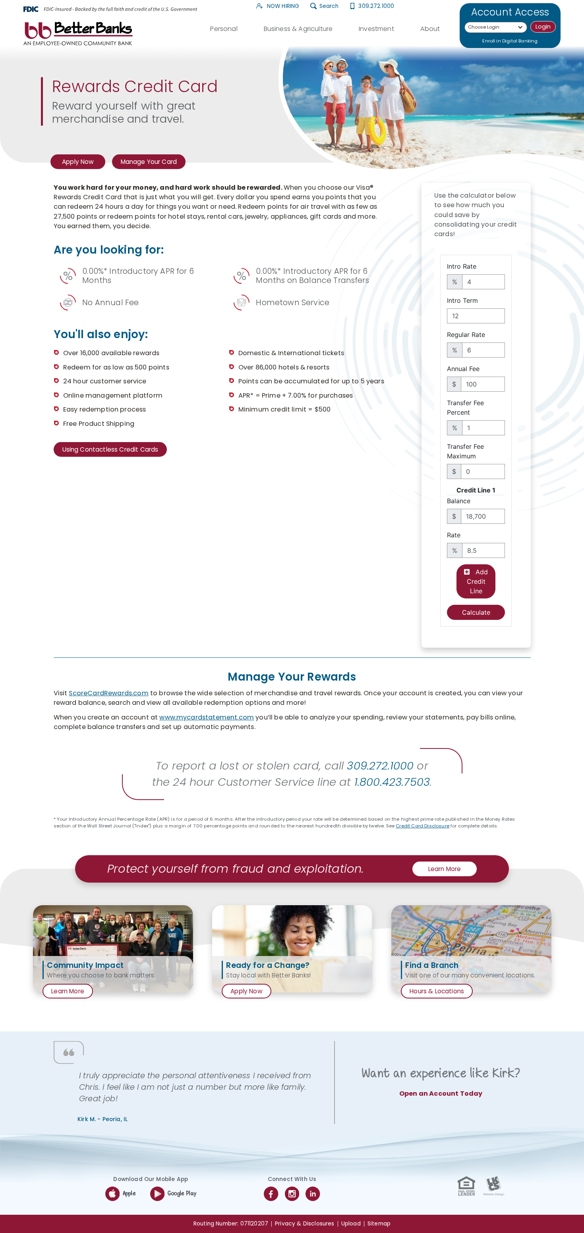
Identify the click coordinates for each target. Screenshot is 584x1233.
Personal (223, 28)
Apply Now (79, 163)
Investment (376, 28)
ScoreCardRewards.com (108, 693)
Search (328, 6)
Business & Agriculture (298, 28)
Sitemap (379, 1223)
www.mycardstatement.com (206, 717)
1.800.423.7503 (392, 782)
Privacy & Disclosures (304, 1223)
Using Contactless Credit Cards (110, 449)
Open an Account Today (440, 1093)
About (430, 28)
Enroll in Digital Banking (510, 41)
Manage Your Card (149, 162)
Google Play (182, 1194)
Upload (351, 1223)
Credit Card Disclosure (422, 826)
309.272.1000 (376, 6)
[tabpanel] (113, 948)
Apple (129, 1194)
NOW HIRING (282, 6)
